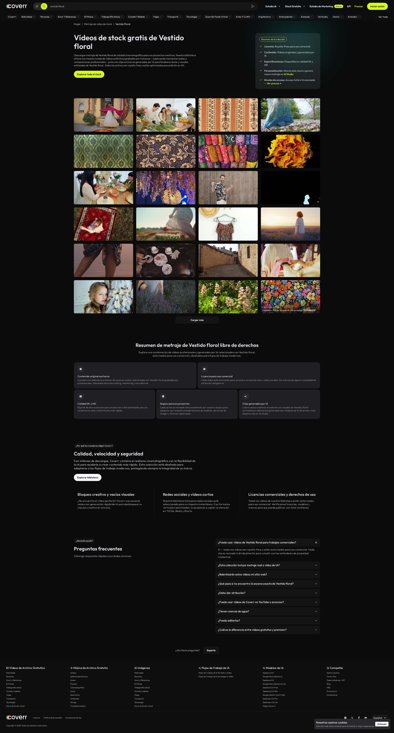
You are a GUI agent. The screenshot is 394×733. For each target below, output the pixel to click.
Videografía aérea (13, 687)
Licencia (36, 718)
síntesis (73, 673)
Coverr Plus (331, 676)
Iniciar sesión (377, 6)
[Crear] (37, 6)
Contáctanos (332, 695)
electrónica (75, 695)
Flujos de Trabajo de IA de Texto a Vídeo (215, 673)
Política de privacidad (53, 718)
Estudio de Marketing (326, 6)
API (349, 6)
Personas (10, 676)
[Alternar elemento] (316, 542)
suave (72, 691)
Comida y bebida (13, 691)
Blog (328, 684)
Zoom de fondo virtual (15, 706)
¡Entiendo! (381, 724)
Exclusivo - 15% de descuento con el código (289, 310)
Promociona (332, 691)
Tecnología (10, 702)
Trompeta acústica (78, 706)
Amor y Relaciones (14, 680)
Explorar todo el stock (89, 74)
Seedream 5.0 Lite (270, 702)
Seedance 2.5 (268, 673)
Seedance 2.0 (268, 680)
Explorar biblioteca (87, 477)
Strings (73, 702)
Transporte (10, 698)
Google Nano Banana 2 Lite (274, 684)
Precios (358, 6)
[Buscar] (44, 6)
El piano (73, 684)
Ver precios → (274, 83)
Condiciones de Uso (73, 718)
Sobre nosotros (333, 673)
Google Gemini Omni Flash (274, 695)
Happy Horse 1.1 (269, 706)
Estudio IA (270, 6)
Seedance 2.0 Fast (270, 687)
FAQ (328, 687)
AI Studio (288, 74)
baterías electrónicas (79, 676)
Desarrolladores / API (336, 680)
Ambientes (74, 698)
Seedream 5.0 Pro (270, 698)
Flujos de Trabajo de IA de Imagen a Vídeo (216, 676)
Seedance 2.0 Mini (270, 691)
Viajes (8, 695)
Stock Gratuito (293, 6)
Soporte (211, 650)
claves (72, 680)
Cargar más (197, 320)
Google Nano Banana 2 (272, 676)
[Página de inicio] (16, 6)
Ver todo (383, 16)
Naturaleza (10, 673)
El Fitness (10, 684)
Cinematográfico (77, 687)
